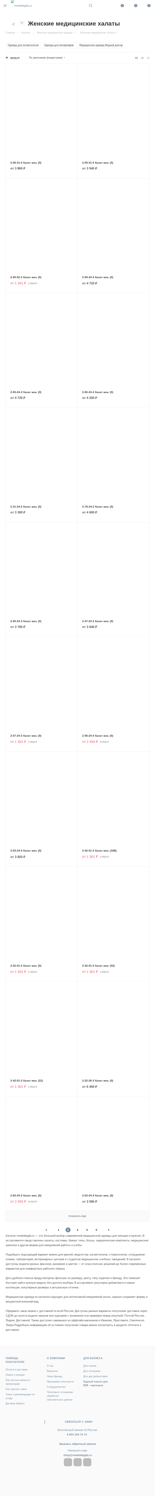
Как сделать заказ (16, 1389)
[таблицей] (148, 58)
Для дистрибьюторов (95, 1376)
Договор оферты (15, 1403)
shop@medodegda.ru (77, 1455)
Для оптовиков (91, 1371)
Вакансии (52, 1371)
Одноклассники (78, 1462)
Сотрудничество (56, 1386)
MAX (87, 1462)
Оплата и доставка (16, 1369)
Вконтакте (68, 1462)
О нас (50, 1365)
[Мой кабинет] (99, 6)
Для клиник (89, 1365)
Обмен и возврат (15, 1374)
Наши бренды (54, 1376)
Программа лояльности (60, 1381)
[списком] (142, 58)
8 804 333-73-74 (77, 1434)
